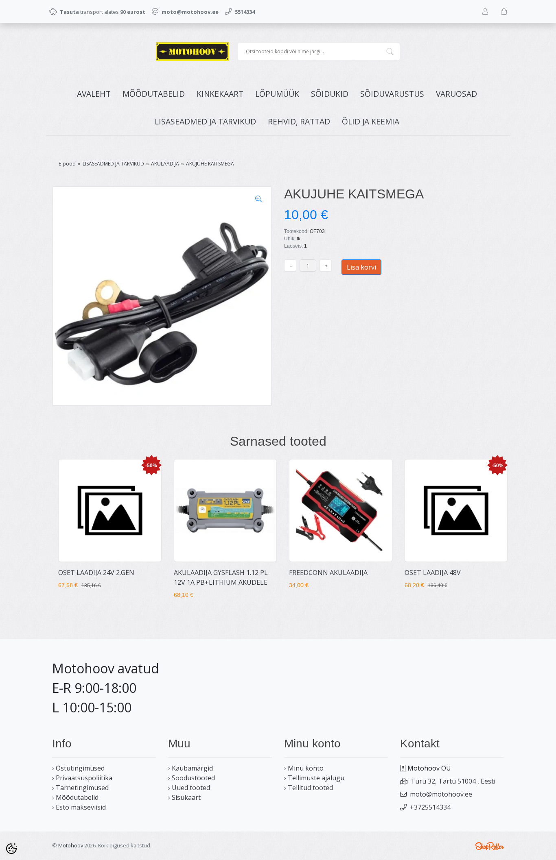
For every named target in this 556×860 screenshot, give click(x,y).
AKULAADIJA (165, 163)
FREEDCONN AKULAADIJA (328, 572)
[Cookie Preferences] (11, 848)
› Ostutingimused (78, 768)
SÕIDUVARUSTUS (392, 93)
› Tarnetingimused (80, 787)
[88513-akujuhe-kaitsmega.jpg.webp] (162, 296)
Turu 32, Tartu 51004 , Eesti (453, 781)
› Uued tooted (189, 787)
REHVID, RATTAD (299, 121)
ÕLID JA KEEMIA (370, 121)
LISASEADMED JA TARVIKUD (205, 121)
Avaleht (94, 93)
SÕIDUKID (329, 93)
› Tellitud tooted (308, 787)
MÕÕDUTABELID (154, 93)
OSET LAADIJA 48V (433, 572)
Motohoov (70, 845)
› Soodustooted (191, 777)
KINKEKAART (220, 93)
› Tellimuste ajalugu (314, 777)
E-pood (67, 163)
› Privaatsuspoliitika (82, 777)
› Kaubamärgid (190, 768)
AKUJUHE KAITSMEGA (210, 163)
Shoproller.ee (489, 846)
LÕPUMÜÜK (277, 93)
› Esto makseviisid (79, 807)
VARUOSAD (456, 93)
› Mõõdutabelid (75, 797)
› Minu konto (304, 768)
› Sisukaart (184, 797)
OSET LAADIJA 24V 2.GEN (96, 572)
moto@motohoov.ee (441, 794)
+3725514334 (430, 807)
